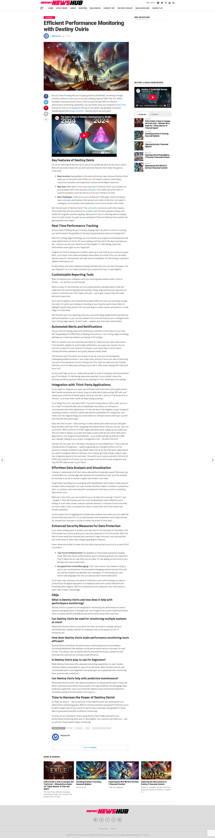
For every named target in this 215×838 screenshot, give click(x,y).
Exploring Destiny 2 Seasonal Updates (156, 145)
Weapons (83, 8)
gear (94, 189)
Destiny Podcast (125, 8)
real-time (121, 104)
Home (50, 8)
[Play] (137, 105)
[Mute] (165, 105)
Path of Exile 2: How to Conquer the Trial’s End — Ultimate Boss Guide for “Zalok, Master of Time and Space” (157, 124)
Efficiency (78, 728)
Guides (73, 8)
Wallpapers (95, 8)
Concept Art (109, 8)
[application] (152, 97)
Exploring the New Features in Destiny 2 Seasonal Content (154, 782)
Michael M (56, 36)
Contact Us (157, 8)
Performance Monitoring (101, 728)
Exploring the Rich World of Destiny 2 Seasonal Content (156, 166)
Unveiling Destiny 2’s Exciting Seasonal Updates (156, 134)
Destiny (69, 728)
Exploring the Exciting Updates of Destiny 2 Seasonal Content (157, 156)
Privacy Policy (103, 828)
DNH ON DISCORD (142, 8)
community (92, 208)
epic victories (77, 110)
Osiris (87, 728)
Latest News (61, 8)
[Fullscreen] (168, 105)
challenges (66, 200)
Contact (113, 828)
